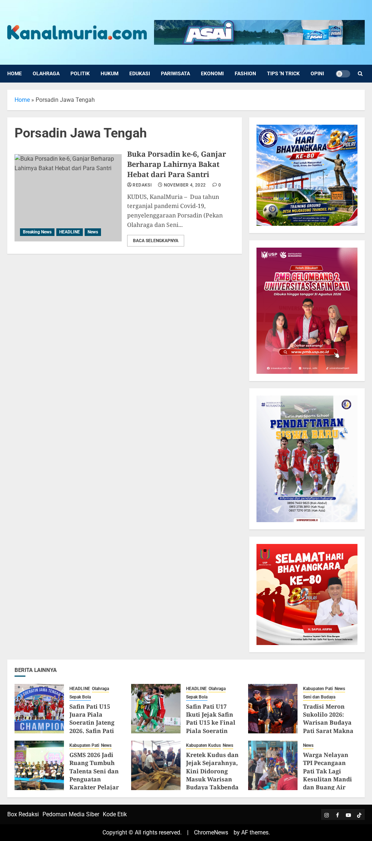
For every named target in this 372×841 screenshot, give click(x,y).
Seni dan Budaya (319, 697)
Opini (317, 73)
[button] (360, 74)
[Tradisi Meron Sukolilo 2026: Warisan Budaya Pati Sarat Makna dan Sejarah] (273, 708)
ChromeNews (211, 832)
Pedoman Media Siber (71, 814)
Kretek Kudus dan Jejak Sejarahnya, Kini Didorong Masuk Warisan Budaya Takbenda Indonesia (212, 775)
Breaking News (37, 232)
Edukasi (139, 73)
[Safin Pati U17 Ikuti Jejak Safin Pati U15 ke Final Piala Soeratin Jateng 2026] (156, 708)
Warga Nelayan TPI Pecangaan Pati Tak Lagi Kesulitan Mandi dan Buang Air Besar (327, 775)
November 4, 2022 (185, 185)
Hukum (109, 73)
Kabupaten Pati (318, 688)
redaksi (142, 185)
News (93, 232)
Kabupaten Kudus (203, 745)
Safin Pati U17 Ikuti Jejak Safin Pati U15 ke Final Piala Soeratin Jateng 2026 (210, 722)
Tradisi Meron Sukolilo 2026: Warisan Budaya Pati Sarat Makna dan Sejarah (328, 722)
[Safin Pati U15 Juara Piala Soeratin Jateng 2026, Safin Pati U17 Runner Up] (39, 708)
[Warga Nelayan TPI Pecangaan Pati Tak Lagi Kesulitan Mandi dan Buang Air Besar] (273, 765)
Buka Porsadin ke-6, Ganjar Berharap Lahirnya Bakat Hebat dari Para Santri (176, 164)
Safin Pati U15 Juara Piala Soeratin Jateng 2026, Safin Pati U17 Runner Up (91, 722)
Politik (80, 73)
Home (14, 73)
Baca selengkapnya (155, 240)
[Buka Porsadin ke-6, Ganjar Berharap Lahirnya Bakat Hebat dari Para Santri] (68, 197)
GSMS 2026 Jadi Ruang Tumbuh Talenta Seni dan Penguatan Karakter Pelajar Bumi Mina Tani (94, 775)
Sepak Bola (80, 697)
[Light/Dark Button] (343, 73)
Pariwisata (175, 73)
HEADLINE (69, 232)
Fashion (245, 73)
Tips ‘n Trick (283, 73)
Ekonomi (212, 73)
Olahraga (46, 73)
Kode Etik (115, 814)
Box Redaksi (23, 814)
